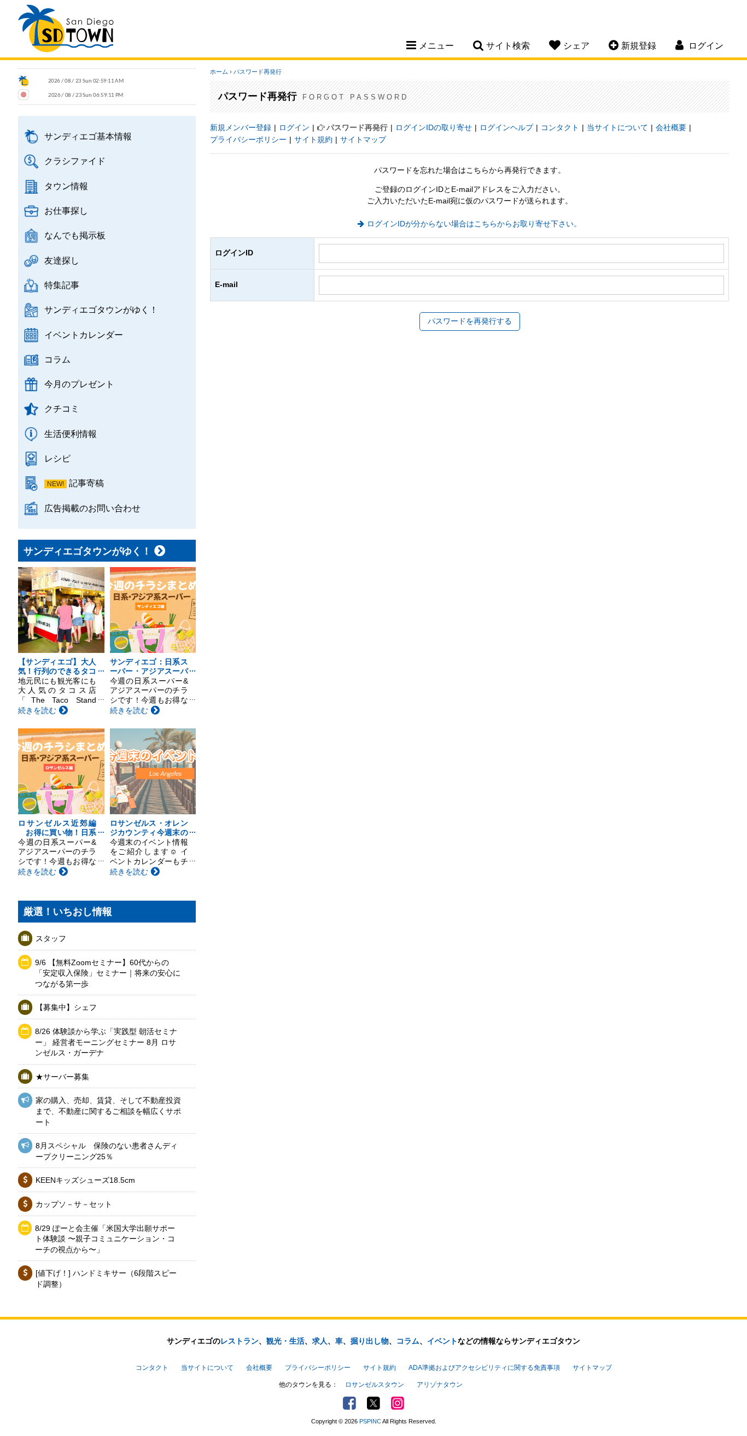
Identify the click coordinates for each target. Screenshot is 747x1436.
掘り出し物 (370, 1340)
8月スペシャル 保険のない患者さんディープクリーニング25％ (107, 1151)
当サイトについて (617, 127)
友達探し (61, 260)
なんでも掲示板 (75, 235)
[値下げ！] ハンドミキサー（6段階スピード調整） (106, 1278)
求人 (320, 1340)
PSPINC (370, 1421)
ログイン (294, 127)
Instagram (397, 1403)
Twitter (373, 1403)
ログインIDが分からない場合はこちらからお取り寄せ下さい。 (474, 223)
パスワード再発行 (258, 71)
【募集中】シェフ (66, 1007)
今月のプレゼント (79, 384)
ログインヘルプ (506, 127)
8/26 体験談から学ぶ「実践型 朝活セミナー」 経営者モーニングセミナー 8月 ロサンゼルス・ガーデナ (106, 1042)
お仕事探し (66, 210)
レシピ (57, 458)
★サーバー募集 (62, 1076)
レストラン (239, 1340)
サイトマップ (363, 139)
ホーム (219, 71)
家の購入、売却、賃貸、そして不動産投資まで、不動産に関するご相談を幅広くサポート (108, 1111)
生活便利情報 (70, 434)
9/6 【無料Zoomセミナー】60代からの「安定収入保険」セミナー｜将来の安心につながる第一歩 (107, 973)
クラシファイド (75, 161)
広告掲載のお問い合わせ (92, 508)
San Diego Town (66, 30)
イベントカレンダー (83, 335)
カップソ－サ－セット (74, 1204)
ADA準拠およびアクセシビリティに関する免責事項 (484, 1367)
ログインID (234, 252)
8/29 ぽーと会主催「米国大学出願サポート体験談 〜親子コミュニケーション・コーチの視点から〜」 (105, 1239)
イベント (442, 1340)
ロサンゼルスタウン (374, 1384)
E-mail (226, 284)
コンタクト (560, 127)
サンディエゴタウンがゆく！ (101, 309)
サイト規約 (313, 139)
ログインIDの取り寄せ (433, 127)
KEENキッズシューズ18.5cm (85, 1180)
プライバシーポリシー (248, 139)
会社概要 (671, 127)
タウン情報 (66, 186)
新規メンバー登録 (240, 127)
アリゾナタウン (440, 1384)
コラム (57, 359)
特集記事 (61, 285)
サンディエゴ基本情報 (88, 136)
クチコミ (61, 408)
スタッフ (51, 938)
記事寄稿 (86, 483)
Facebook (349, 1403)
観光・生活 (285, 1340)
